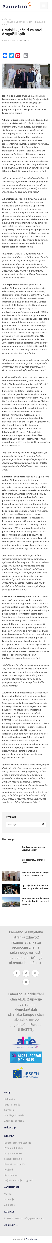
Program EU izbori (14, 1148)
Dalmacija (9, 1099)
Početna (6, 19)
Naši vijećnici (11, 1175)
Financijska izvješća (14, 1164)
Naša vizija (10, 1127)
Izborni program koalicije (17, 1142)
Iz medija (9, 1199)
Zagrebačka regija (14, 1120)
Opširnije (9, 1225)
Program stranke (13, 1153)
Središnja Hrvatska (14, 1115)
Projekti (8, 1169)
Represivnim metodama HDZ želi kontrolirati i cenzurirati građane (35, 901)
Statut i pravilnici (13, 1159)
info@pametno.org (34, 1218)
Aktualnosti (11, 1187)
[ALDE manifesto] (26, 1057)
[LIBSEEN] (26, 1073)
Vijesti (7, 1194)
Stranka (9, 1136)
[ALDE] (26, 1042)
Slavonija (9, 1110)
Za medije (9, 1205)
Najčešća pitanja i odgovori (18, 1180)
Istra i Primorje (12, 1104)
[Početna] (18, 4)
